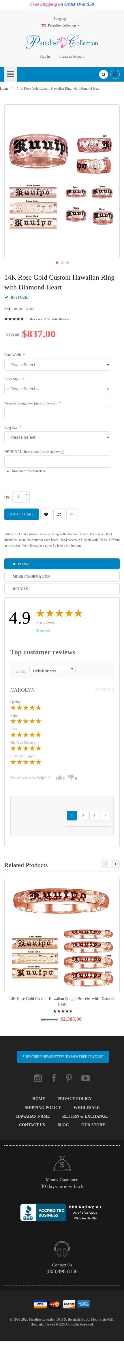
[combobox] (103, 74)
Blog (63, 1125)
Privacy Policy (74, 1099)
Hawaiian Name (33, 1116)
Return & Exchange (85, 1116)
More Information (31, 577)
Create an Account (71, 56)
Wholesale (86, 1108)
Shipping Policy (43, 1108)
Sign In (45, 56)
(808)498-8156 (62, 1271)
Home (4, 88)
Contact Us (32, 1125)
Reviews (21, 564)
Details (20, 589)
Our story (93, 1125)
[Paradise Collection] (62, 42)
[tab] (62, 563)
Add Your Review (56, 319)
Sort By (21, 671)
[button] (56, 262)
